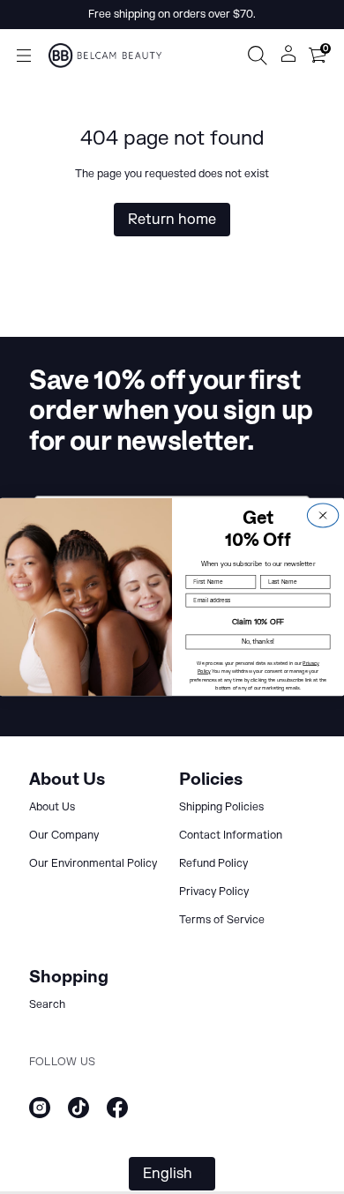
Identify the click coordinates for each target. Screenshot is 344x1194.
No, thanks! (258, 642)
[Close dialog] (322, 515)
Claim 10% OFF (258, 621)
